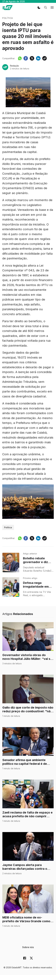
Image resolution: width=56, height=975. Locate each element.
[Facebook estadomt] (25, 958)
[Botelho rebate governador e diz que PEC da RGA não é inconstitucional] (10, 562)
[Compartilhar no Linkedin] (38, 58)
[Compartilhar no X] (32, 58)
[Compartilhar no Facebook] (25, 58)
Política (7, 18)
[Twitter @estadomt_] (31, 958)
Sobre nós (28, 947)
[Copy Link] (44, 58)
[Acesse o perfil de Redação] (5, 67)
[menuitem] (28, 947)
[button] (39, 7)
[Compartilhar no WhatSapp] (20, 58)
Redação (14, 65)
